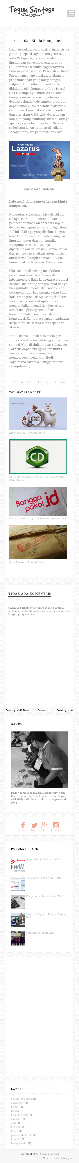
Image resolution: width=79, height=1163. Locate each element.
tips (13, 1111)
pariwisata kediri (21, 1135)
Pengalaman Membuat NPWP (44, 896)
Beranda (43, 710)
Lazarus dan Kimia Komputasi (35, 40)
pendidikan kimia (22, 1099)
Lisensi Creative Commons (27, 432)
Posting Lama (65, 710)
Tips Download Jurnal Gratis (43, 878)
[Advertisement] (38, 1016)
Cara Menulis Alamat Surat (27, 562)
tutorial (15, 1139)
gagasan (16, 1119)
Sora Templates (65, 1158)
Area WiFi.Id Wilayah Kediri (44, 859)
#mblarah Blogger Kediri (41, 932)
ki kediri (16, 1127)
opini (14, 1123)
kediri (14, 1107)
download (17, 1103)
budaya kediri (19, 1143)
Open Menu (71, 13)
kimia (14, 1131)
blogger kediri (19, 1115)
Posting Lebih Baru (17, 710)
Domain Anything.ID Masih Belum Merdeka (37, 518)
